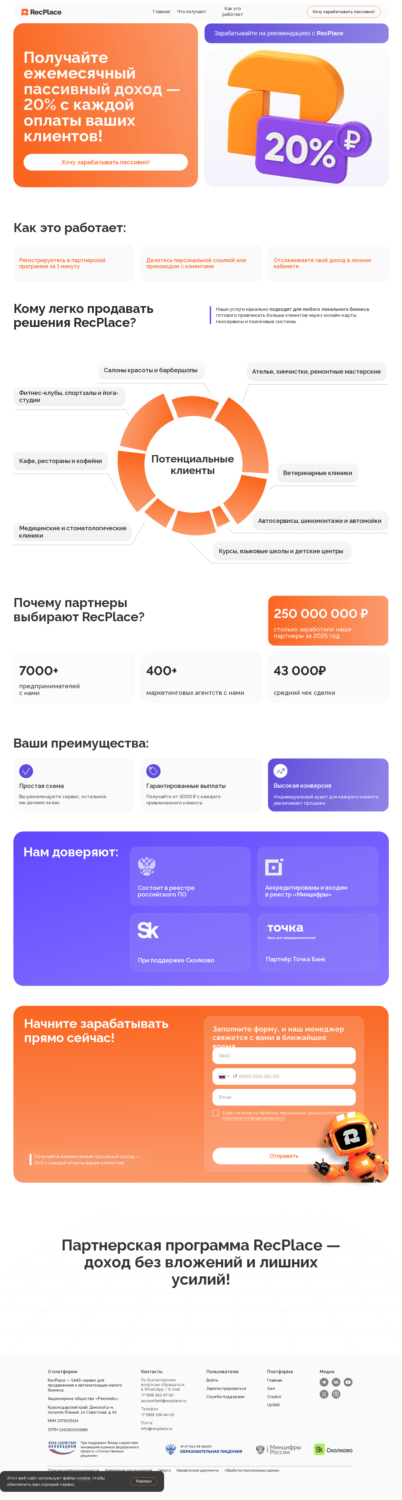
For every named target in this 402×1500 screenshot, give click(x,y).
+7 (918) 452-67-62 (157, 1395)
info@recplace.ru (156, 1428)
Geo (271, 1388)
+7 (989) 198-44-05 (157, 1415)
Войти (212, 1380)
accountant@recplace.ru (163, 1401)
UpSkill (273, 1405)
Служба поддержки (225, 1396)
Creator (274, 1396)
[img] (41, 12)
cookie (83, 1478)
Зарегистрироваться (226, 1388)
